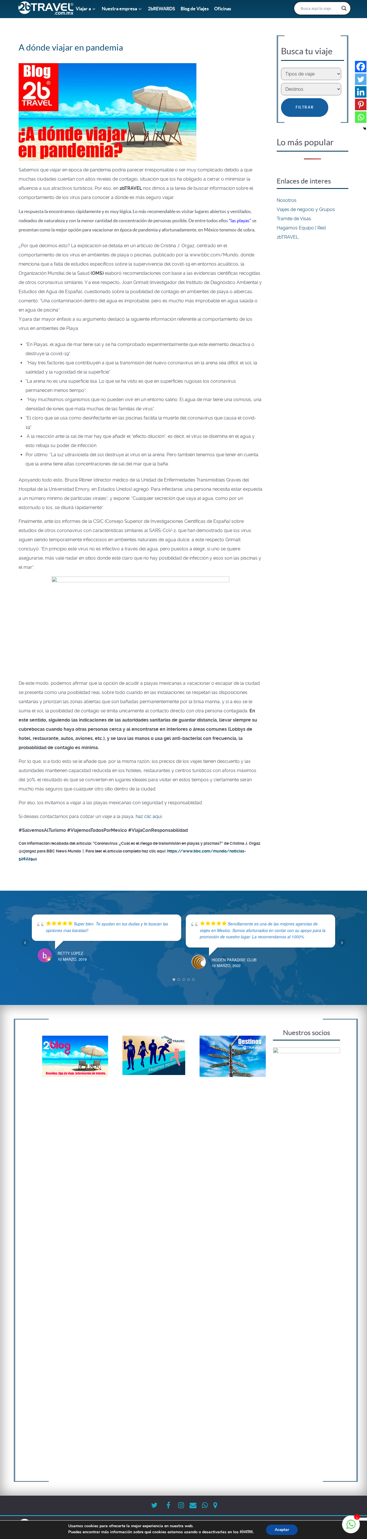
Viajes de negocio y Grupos (306, 209)
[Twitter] (360, 79)
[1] (351, 1527)
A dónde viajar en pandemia (71, 47)
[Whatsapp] (360, 117)
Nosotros (286, 200)
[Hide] (364, 128)
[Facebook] (360, 66)
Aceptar (282, 1529)
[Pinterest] (360, 104)
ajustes (246, 1531)
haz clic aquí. (148, 816)
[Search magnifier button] (344, 8)
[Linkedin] (360, 92)
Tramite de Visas (294, 218)
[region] (306, 1262)
